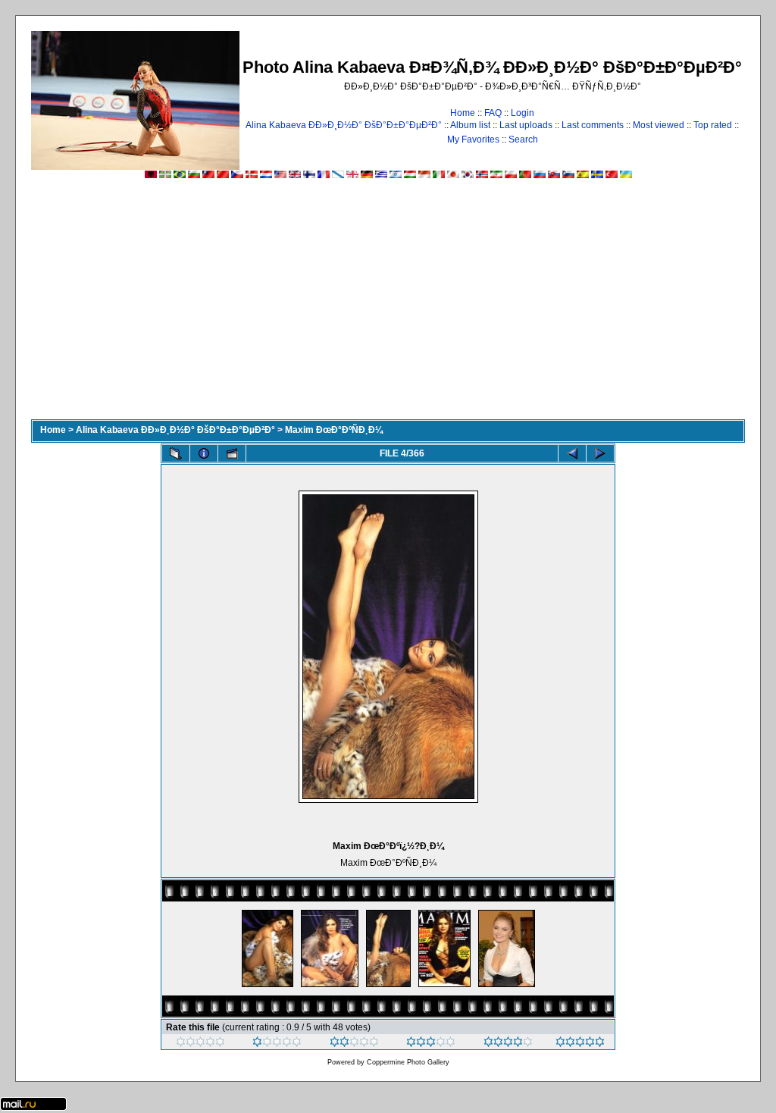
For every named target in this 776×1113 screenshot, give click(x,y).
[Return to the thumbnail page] (175, 453)
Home (462, 113)
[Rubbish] (200, 1044)
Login (522, 113)
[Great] (580, 1044)
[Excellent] (508, 1044)
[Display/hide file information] (203, 453)
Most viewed (658, 125)
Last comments (593, 125)
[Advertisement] (388, 305)
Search (523, 139)
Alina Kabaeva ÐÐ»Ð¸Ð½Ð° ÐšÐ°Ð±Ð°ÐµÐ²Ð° (344, 125)
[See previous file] (572, 453)
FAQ (493, 113)
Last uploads (525, 125)
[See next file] (600, 453)
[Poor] (277, 1044)
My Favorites (473, 139)
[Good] (430, 1044)
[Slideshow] (232, 453)
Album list (470, 125)
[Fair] (354, 1044)
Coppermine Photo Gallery (408, 1062)
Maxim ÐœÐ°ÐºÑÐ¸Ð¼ (334, 430)
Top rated (712, 125)
